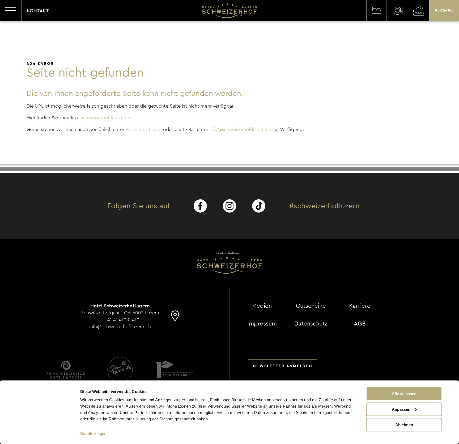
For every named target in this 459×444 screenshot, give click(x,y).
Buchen (444, 10)
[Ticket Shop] (418, 10)
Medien (262, 306)
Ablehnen (404, 424)
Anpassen (401, 409)
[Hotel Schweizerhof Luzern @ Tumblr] (258, 206)
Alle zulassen (404, 393)
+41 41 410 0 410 (143, 129)
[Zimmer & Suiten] (376, 10)
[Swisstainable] (120, 370)
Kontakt (38, 10)
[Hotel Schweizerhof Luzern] (229, 10)
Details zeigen (93, 433)
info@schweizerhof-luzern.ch (240, 129)
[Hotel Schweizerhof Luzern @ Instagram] (229, 206)
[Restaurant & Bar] (397, 10)
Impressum (262, 324)
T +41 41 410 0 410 (120, 319)
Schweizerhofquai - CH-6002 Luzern (120, 312)
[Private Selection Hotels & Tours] (66, 370)
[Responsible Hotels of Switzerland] (174, 370)
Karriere (360, 306)
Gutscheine (311, 306)
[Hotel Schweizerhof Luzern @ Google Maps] (175, 318)
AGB (360, 324)
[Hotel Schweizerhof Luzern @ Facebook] (200, 206)
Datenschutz (310, 324)
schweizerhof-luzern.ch (105, 117)
